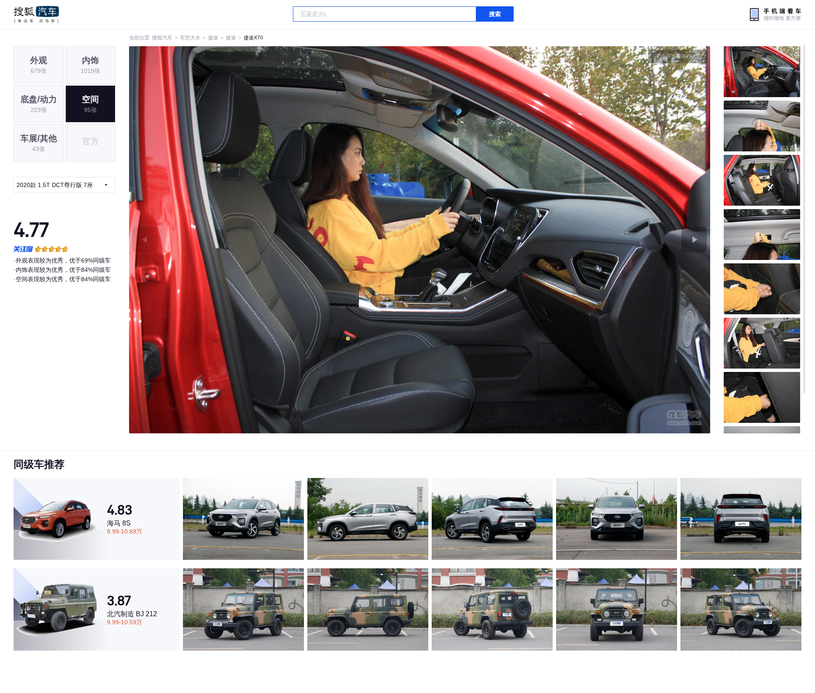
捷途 (213, 38)
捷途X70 (253, 38)
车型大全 (190, 38)
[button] (274, 239)
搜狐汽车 (36, 14)
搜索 (495, 14)
